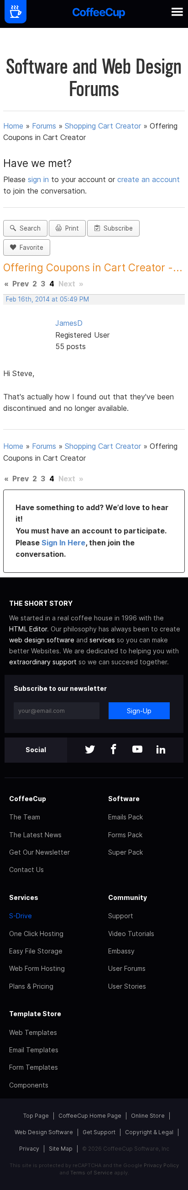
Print (70, 228)
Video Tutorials (131, 933)
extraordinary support (43, 662)
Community (127, 897)
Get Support (99, 1132)
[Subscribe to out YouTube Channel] (137, 750)
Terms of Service (91, 1172)
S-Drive (20, 916)
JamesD (69, 323)
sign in (39, 179)
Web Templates (33, 1032)
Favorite (29, 247)
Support (120, 916)
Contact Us (26, 869)
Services (23, 897)
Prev (20, 283)
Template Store (35, 1014)
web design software (41, 640)
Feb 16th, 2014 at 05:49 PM (47, 299)
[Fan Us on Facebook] (113, 750)
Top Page (36, 1115)
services (102, 640)
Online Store (148, 1115)
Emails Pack (125, 817)
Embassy (121, 951)
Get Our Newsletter (39, 852)
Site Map (61, 1148)
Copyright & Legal (149, 1132)
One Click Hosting (36, 933)
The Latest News (35, 835)
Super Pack (125, 852)
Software (124, 798)
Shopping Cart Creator (103, 125)
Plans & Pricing (31, 986)
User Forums (127, 968)
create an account (148, 179)
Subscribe (116, 228)
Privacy (29, 1148)
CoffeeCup (27, 798)
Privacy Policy (161, 1165)
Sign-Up (139, 711)
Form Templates (33, 1067)
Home (13, 125)
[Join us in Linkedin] (161, 750)
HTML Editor (28, 629)
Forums (44, 125)
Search (28, 228)
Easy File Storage (36, 951)
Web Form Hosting (37, 968)
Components (28, 1085)
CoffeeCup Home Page (89, 1115)
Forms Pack (125, 835)
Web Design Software (44, 1132)
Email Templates (33, 1050)
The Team (24, 817)
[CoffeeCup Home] (99, 14)
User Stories (127, 986)
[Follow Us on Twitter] (90, 750)
